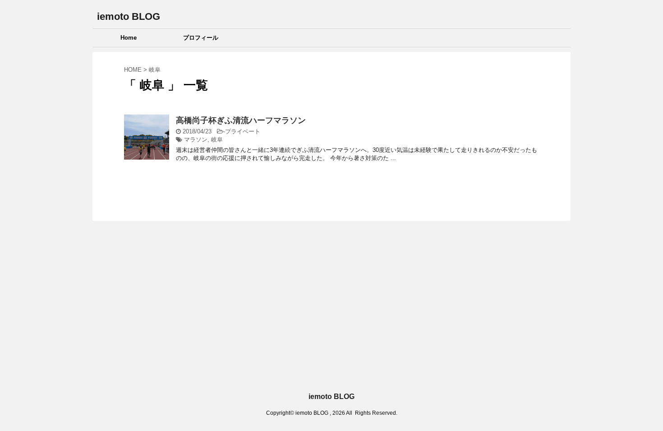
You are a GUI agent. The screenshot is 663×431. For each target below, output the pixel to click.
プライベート (242, 131)
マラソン (195, 139)
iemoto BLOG (128, 16)
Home (128, 37)
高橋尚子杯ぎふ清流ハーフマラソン (241, 120)
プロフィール (200, 37)
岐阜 (217, 139)
